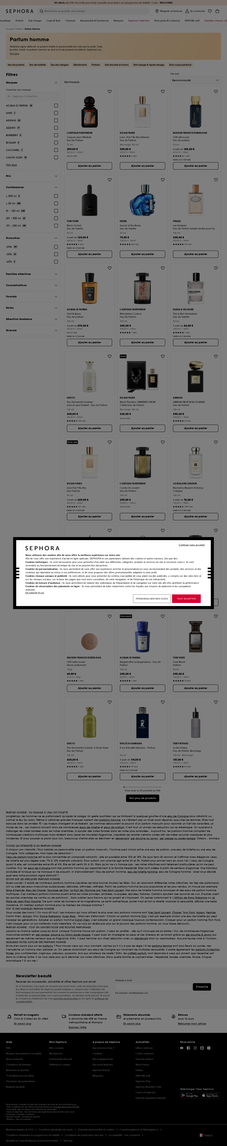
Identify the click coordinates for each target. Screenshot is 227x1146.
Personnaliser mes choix (152, 598)
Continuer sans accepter (192, 544)
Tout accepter (186, 598)
